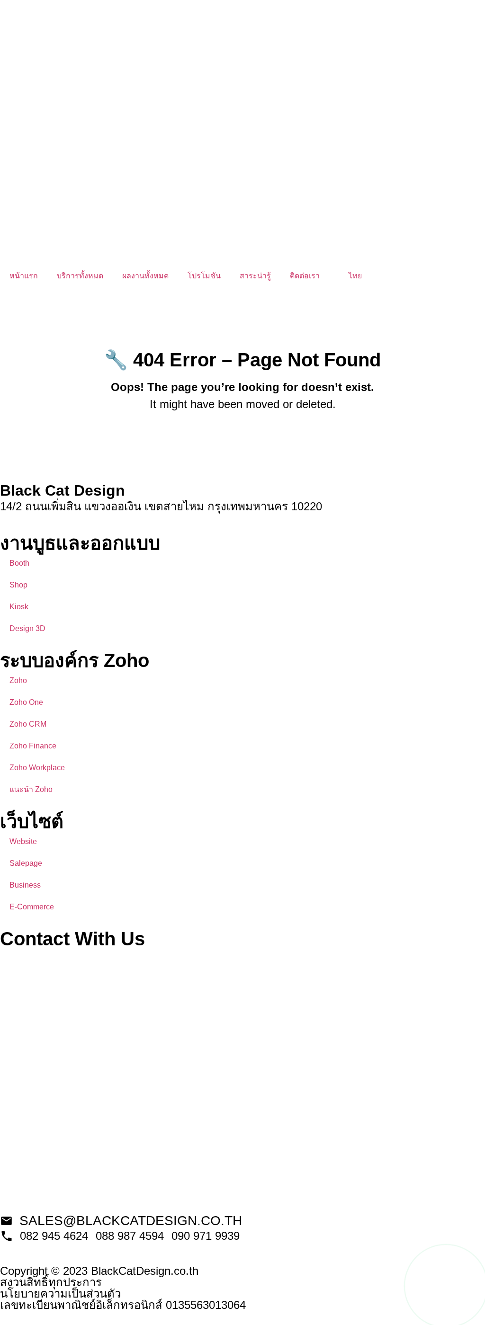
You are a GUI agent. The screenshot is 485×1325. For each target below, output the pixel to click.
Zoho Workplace (37, 768)
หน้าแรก (23, 276)
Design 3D (27, 628)
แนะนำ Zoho (31, 789)
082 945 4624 (54, 1235)
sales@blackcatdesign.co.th (130, 1220)
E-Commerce (31, 907)
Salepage (25, 863)
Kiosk (18, 607)
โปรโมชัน (204, 276)
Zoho (18, 680)
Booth (19, 563)
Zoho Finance (32, 746)
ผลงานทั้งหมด (145, 276)
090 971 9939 (205, 1235)
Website (23, 841)
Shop (18, 585)
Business (25, 885)
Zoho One (26, 702)
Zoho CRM (27, 724)
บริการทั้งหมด (80, 276)
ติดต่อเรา (305, 276)
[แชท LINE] (445, 1285)
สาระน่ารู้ (255, 276)
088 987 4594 (130, 1235)
